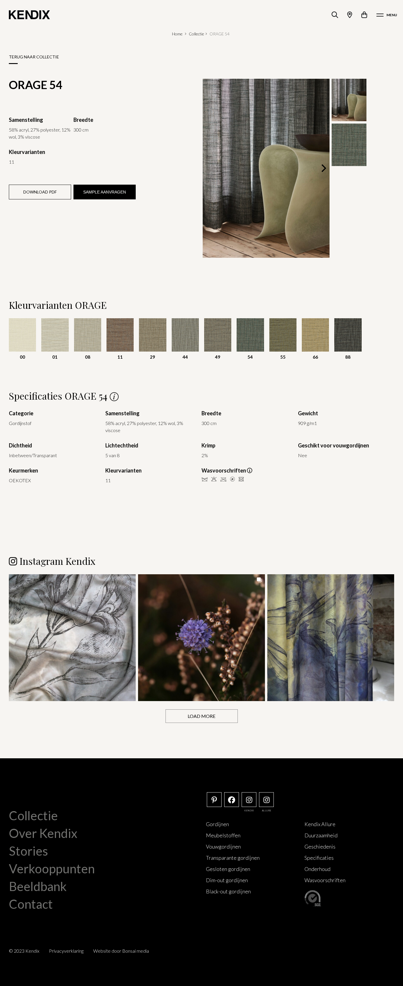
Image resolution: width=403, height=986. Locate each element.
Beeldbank (38, 886)
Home (177, 33)
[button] (72, 637)
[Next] (323, 168)
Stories (28, 851)
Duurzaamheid (321, 835)
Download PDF (40, 191)
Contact (31, 904)
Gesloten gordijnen (228, 869)
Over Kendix (43, 833)
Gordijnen (217, 824)
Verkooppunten (52, 868)
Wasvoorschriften (324, 880)
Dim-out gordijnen (227, 880)
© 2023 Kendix (24, 951)
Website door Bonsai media (121, 951)
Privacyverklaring (66, 951)
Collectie (196, 33)
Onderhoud (317, 869)
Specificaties (319, 857)
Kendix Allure (319, 824)
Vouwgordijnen (223, 846)
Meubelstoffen (223, 835)
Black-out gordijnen (228, 891)
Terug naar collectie (34, 56)
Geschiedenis (319, 846)
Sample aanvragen (104, 192)
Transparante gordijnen (233, 857)
